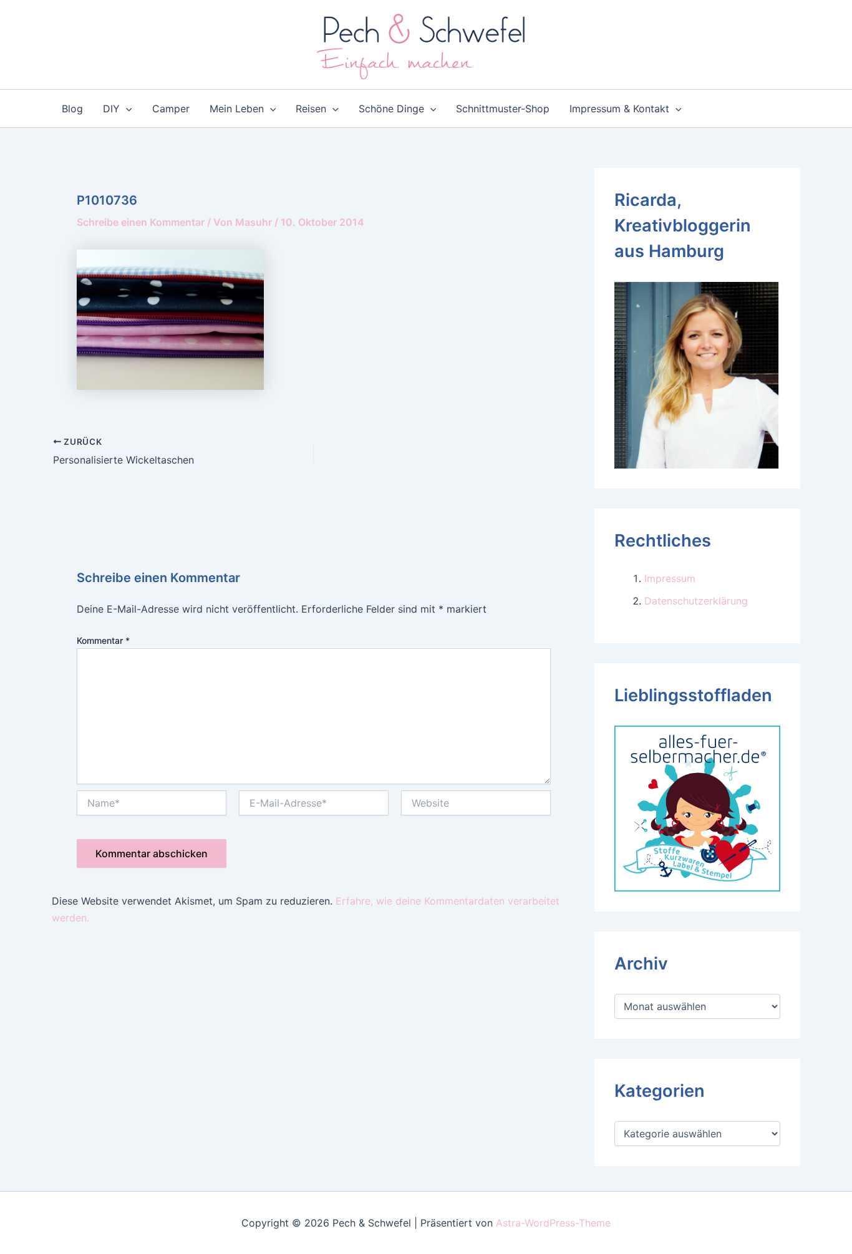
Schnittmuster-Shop (502, 108)
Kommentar (103, 640)
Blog (72, 108)
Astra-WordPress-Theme (553, 1223)
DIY (111, 108)
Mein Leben (237, 108)
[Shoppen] (697, 807)
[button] (126, 108)
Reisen (311, 108)
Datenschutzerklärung (696, 601)
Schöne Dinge (391, 108)
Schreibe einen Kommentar (141, 222)
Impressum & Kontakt (619, 108)
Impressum (669, 578)
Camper (171, 108)
